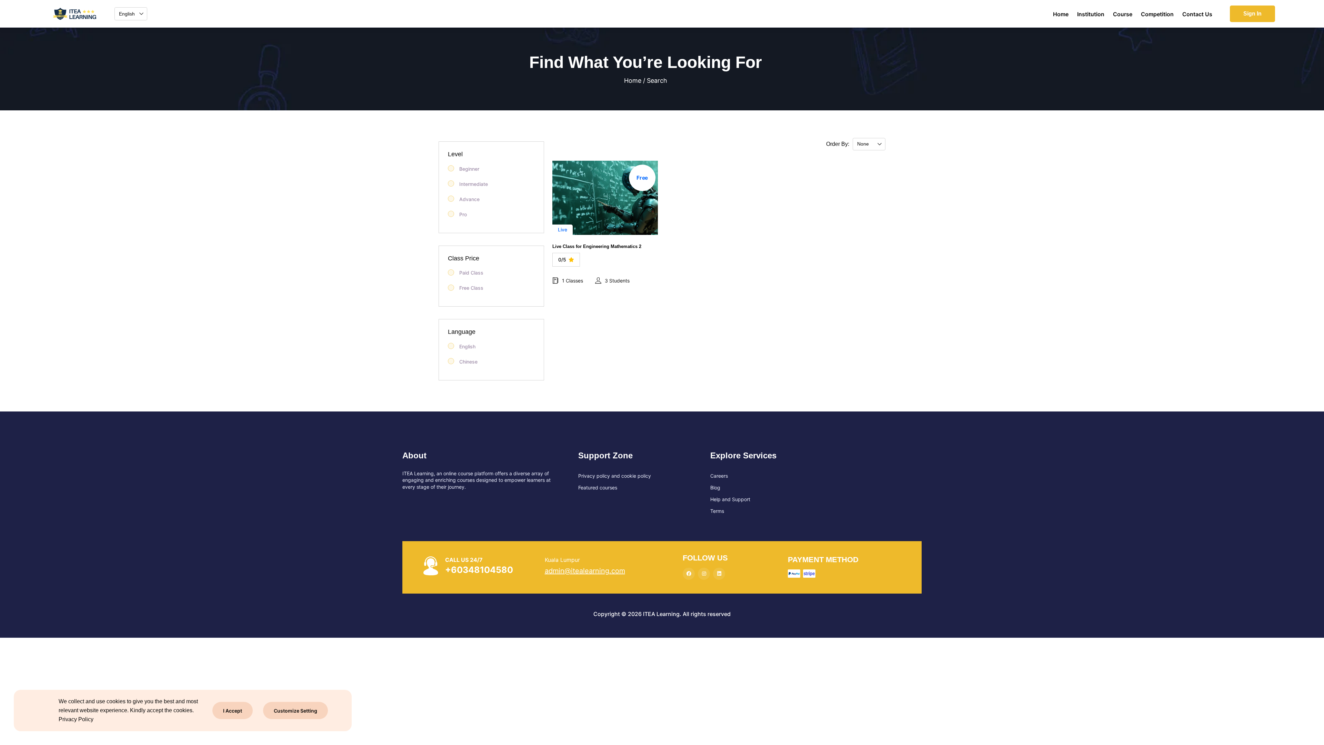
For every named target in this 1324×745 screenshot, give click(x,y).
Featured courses (597, 487)
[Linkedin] (719, 574)
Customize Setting (295, 711)
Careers (719, 476)
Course (1122, 14)
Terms (717, 511)
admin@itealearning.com (585, 571)
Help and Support (730, 499)
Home (1061, 14)
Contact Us (1197, 14)
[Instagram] (704, 574)
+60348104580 (479, 570)
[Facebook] (689, 574)
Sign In (1252, 14)
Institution (1090, 14)
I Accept (232, 711)
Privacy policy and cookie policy (614, 476)
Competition (1157, 14)
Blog (715, 487)
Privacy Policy (76, 719)
